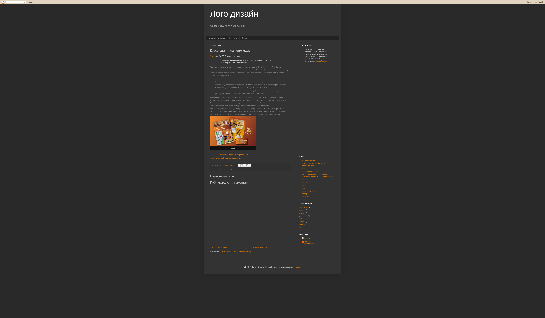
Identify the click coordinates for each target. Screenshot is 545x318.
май (301, 227)
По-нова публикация (219, 248)
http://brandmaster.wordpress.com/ (234, 155)
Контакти (233, 38)
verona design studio (309, 243)
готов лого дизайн (309, 166)
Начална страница (216, 38)
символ (304, 188)
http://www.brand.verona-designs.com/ (225, 158)
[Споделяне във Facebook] (247, 165)
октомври (303, 219)
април (301, 210)
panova (307, 238)
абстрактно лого (308, 160)
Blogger (297, 267)
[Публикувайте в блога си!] (241, 165)
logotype (305, 194)
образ (304, 185)
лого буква (306, 182)
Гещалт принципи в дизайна (313, 163)
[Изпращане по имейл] (239, 165)
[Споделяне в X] (244, 165)
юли (301, 225)
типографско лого (309, 191)
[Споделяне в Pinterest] (250, 165)
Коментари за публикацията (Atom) (236, 252)
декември (303, 207)
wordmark (305, 197)
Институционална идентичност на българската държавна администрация (317, 175)
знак (303, 169)
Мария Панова (321, 61)
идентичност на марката (226, 169)
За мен (245, 38)
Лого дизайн (234, 13)
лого (303, 179)
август (301, 213)
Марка (212, 56)
